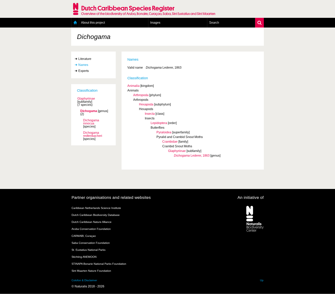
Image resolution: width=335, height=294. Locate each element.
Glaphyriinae (86, 98)
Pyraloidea (163, 132)
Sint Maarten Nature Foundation (91, 270)
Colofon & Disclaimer (84, 280)
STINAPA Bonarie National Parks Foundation (99, 263)
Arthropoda (141, 95)
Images (155, 22)
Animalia (133, 85)
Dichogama (88, 111)
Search (214, 22)
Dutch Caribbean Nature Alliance (91, 221)
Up (261, 280)
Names (83, 64)
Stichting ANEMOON (84, 256)
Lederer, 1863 (192, 155)
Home (75, 23)
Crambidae (170, 141)
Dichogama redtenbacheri (92, 134)
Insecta (150, 113)
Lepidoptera (159, 123)
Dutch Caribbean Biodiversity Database (96, 214)
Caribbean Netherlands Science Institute (96, 208)
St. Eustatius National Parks (88, 249)
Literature (84, 58)
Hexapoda (146, 104)
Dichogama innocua (91, 122)
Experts (83, 70)
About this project (93, 22)
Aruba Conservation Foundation (91, 228)
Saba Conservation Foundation (91, 242)
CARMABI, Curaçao (84, 235)
